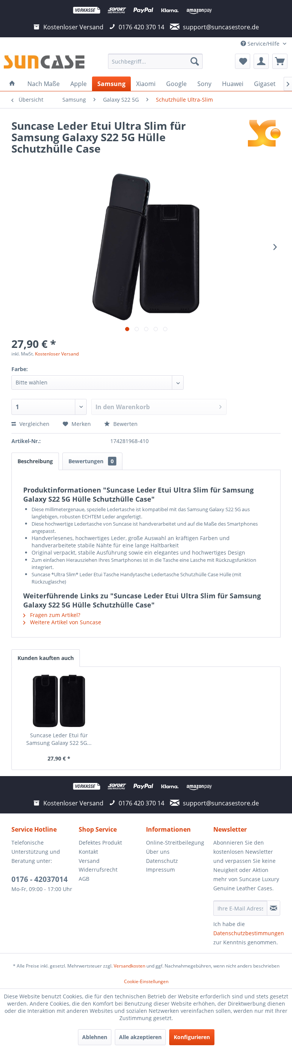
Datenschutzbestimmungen (248, 933)
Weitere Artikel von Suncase (65, 622)
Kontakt (88, 851)
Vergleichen (33, 423)
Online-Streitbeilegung (175, 842)
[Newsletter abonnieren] (273, 908)
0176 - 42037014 (39, 879)
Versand (89, 860)
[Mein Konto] (261, 61)
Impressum (160, 869)
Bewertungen (91, 461)
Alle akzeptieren (140, 1037)
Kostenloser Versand (57, 354)
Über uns (158, 851)
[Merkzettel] (242, 61)
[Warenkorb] (279, 61)
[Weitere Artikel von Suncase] (264, 133)
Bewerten (125, 423)
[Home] (12, 84)
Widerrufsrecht (98, 869)
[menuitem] (155, 61)
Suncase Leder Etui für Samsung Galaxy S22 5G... (59, 739)
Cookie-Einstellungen (146, 981)
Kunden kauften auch (45, 658)
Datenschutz (162, 860)
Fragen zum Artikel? (54, 615)
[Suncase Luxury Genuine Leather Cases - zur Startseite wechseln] (44, 63)
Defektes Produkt (100, 842)
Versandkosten (129, 966)
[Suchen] (195, 61)
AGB (84, 878)
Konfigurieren (192, 1037)
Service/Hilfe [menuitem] (263, 43)
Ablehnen (94, 1037)
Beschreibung (35, 461)
